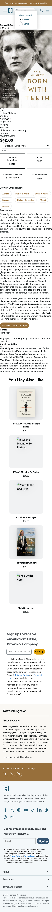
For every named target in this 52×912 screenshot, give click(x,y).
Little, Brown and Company (13, 130)
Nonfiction (5, 332)
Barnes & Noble (22, 193)
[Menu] (5, 10)
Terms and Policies (12, 886)
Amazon (5, 193)
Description (6, 210)
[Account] (41, 10)
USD (26, 19)
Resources (8, 879)
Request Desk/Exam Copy (14, 325)
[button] (26, 110)
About (6, 871)
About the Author (9, 344)
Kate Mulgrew (10, 112)
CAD (26, 24)
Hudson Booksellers (25, 200)
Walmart (5, 206)
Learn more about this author (16, 757)
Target (43, 200)
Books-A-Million (42, 193)
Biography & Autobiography (13, 338)
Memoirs (34, 338)
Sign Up (39, 651)
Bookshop (6, 200)
